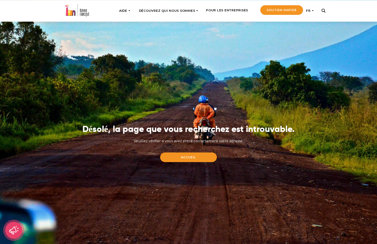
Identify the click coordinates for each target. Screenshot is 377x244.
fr (308, 11)
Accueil (188, 157)
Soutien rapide (282, 10)
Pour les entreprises (227, 10)
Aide (123, 11)
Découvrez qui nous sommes (167, 11)
